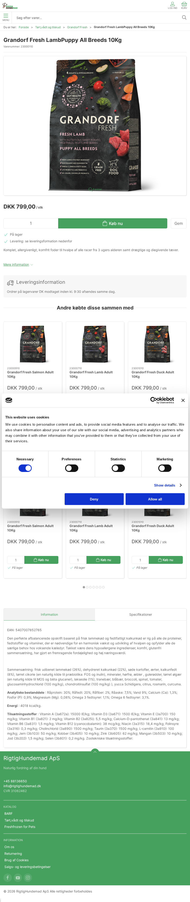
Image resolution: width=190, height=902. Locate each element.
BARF (8, 813)
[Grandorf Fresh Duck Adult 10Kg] (157, 344)
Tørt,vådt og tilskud (48, 27)
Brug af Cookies (16, 860)
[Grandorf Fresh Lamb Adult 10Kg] (95, 344)
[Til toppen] (95, 753)
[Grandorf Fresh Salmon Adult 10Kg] (32, 344)
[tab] (84, 587)
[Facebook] (7, 878)
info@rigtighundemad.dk (22, 786)
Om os (9, 847)
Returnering (13, 853)
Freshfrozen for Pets (19, 827)
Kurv (184, 8)
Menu (6, 20)
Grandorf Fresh (77, 27)
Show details (164, 485)
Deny (94, 499)
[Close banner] (183, 400)
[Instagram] (28, 878)
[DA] (10, 6)
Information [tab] (49, 614)
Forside (24, 27)
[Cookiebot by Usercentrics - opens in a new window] (153, 400)
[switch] (71, 468)
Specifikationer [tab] (140, 614)
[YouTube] (18, 878)
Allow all (155, 499)
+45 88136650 (15, 781)
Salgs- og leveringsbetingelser (27, 867)
